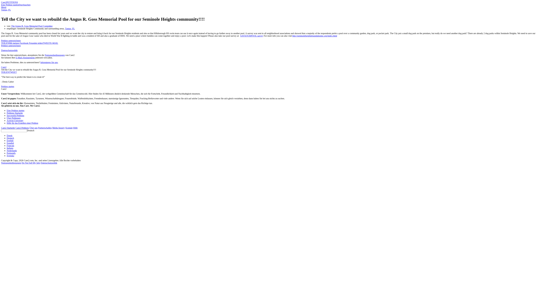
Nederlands (12, 150)
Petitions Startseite (15, 113)
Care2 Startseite (8, 128)
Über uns (34, 128)
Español (10, 143)
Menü (3, 7)
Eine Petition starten (10, 5)
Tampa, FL (6, 10)
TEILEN (5, 72)
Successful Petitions (15, 115)
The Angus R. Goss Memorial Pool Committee (32, 26)
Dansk (9, 135)
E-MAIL (54, 43)
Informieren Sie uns (49, 62)
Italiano (10, 148)
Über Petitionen (14, 118)
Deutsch (30, 130)
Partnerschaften (45, 128)
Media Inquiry (58, 128)
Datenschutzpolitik (9, 50)
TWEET (46, 43)
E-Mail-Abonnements (25, 57)
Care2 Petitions (22, 128)
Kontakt (69, 128)
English (10, 140)
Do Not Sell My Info (31, 163)
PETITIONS (12, 2)
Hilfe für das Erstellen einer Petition (22, 123)
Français (10, 145)
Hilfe (75, 128)
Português (11, 153)
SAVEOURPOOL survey (251, 36)
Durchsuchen (24, 5)
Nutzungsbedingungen (55, 55)
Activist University (15, 120)
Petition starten (7, 86)
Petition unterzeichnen (11, 40)
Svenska (10, 155)
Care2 (3, 2)
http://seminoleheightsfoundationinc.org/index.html (314, 36)
